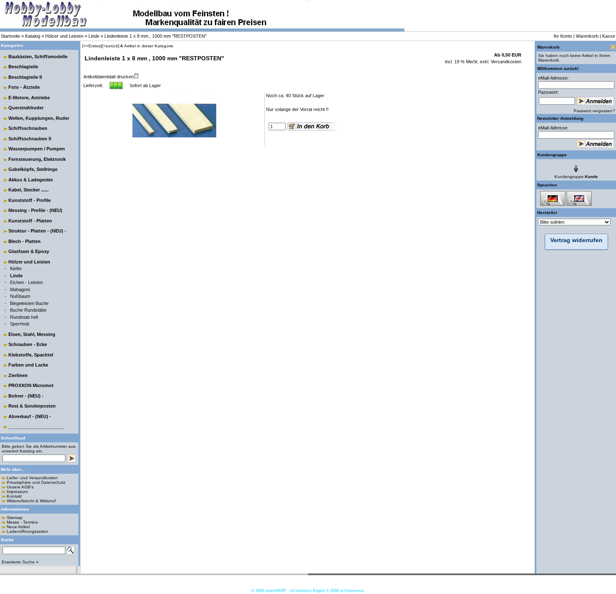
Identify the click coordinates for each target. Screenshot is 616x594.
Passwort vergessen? (594, 110)
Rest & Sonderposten (32, 405)
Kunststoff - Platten (30, 220)
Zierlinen (18, 375)
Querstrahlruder (26, 107)
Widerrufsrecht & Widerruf (31, 500)
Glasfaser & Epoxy (28, 251)
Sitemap (15, 517)
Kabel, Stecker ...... (28, 189)
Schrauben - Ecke (27, 344)
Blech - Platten (24, 241)
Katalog (32, 36)
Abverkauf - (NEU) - (29, 416)
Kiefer (16, 268)
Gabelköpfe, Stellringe (32, 169)
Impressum (17, 491)
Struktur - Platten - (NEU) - (37, 230)
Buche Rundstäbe (28, 309)
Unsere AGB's (20, 487)
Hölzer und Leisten (64, 36)
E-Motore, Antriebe (29, 97)
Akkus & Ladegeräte (30, 179)
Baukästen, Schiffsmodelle (37, 56)
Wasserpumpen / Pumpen (36, 148)
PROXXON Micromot (31, 385)
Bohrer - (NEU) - (26, 395)
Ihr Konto (563, 36)
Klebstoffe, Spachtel (30, 354)
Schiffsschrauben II (29, 138)
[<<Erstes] (92, 46)
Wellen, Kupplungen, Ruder (38, 118)
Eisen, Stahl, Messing (31, 334)
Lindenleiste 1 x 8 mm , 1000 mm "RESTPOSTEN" (155, 36)
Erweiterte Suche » (20, 562)
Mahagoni (20, 289)
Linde (93, 36)
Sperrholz (20, 323)
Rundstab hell (24, 317)
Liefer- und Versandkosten (32, 477)
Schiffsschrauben (27, 128)
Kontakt (14, 496)
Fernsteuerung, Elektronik (37, 159)
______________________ (36, 426)
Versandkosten (505, 61)
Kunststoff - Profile (29, 200)
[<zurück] (110, 46)
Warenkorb (587, 36)
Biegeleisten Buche (29, 303)
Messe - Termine (22, 522)
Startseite (10, 36)
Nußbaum (20, 296)
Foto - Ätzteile (24, 87)
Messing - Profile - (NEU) (35, 210)
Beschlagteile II (25, 77)
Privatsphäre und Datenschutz (36, 482)
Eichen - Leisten (26, 282)
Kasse (608, 36)
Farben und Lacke (28, 364)
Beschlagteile (23, 66)
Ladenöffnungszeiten (27, 531)
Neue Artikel (18, 526)
